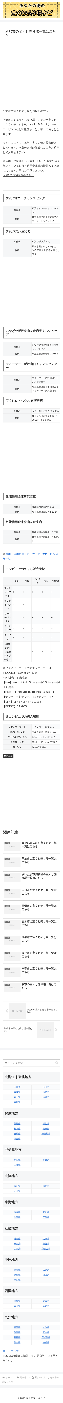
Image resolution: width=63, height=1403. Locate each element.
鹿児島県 (45, 1337)
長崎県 (17, 1337)
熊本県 (17, 1342)
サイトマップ (11, 1351)
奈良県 (46, 1243)
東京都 (46, 1128)
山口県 (46, 1275)
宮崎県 (46, 1332)
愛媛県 (46, 1301)
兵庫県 (46, 1238)
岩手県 (17, 1097)
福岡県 (17, 1327)
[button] (57, 1063)
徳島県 (17, 1301)
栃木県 (17, 1128)
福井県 (46, 1186)
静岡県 (17, 1217)
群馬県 (17, 1133)
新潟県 (17, 1160)
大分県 (46, 1327)
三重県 (46, 1217)
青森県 (17, 1092)
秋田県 (46, 1087)
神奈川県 (45, 1133)
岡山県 (17, 1280)
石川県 (17, 1191)
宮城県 (17, 1102)
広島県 (46, 1270)
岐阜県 (17, 1212)
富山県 (17, 1186)
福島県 (46, 1097)
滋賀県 (17, 1238)
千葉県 (46, 1123)
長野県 (46, 1160)
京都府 (17, 1243)
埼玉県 (9, 756)
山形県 (46, 1092)
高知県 (46, 1306)
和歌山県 (45, 1248)
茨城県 (17, 1123)
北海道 (17, 1087)
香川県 (17, 1306)
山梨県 (17, 1165)
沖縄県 (46, 1342)
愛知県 (46, 1212)
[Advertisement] (31, 73)
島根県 (17, 1275)
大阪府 (17, 1248)
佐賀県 (17, 1332)
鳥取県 (17, 1270)
